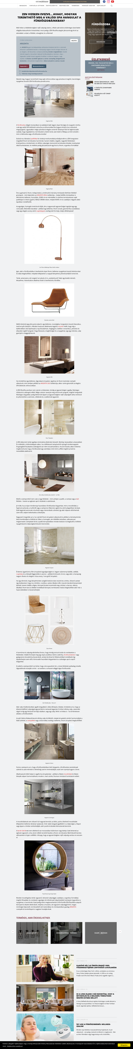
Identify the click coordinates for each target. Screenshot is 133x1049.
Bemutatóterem (38, 66)
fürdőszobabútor (70, 655)
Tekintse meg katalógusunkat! (32, 73)
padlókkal (34, 139)
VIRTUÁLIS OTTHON (36, 5)
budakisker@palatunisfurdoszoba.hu (34, 71)
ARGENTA (73, 907)
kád (77, 499)
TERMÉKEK (75, 5)
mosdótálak (68, 774)
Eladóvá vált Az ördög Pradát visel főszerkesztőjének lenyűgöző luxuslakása (96, 966)
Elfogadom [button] (124, 1045)
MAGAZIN (23, 5)
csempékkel (31, 721)
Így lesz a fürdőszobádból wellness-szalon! (93, 1025)
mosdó (60, 326)
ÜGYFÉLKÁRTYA (52, 5)
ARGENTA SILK (45, 383)
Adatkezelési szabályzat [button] (15, 1046)
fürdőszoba (22, 125)
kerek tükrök (22, 831)
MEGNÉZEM (101, 42)
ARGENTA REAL (42, 195)
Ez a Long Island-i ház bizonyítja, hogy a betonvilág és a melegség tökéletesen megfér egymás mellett (95, 996)
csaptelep (19, 574)
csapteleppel (40, 211)
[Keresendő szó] (111, 5)
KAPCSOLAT (101, 5)
